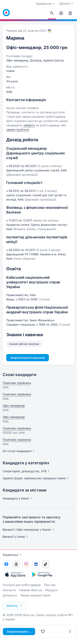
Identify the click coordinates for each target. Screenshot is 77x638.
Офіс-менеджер (14, 405)
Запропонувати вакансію (21, 631)
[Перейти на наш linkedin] (35, 564)
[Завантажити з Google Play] (43, 574)
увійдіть (29, 125)
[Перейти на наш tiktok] (45, 564)
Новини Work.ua (30, 590)
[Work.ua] (6, 12)
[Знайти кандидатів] (52, 13)
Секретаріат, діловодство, (24, 471)
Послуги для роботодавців (22, 585)
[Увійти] (70, 13)
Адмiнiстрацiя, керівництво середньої (34, 478)
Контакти (9, 590)
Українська (10, 555)
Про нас (50, 585)
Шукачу (64, 3)
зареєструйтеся (17, 129)
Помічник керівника (17, 383)
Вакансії (14, 536)
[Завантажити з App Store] (15, 574)
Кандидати (16, 498)
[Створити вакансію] (61, 13)
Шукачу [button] (11, 605)
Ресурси (51, 590)
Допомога (10, 595)
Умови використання (35, 595)
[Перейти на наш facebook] (6, 564)
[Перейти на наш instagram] (26, 564)
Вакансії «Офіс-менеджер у (27, 529)
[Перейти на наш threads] (16, 564)
